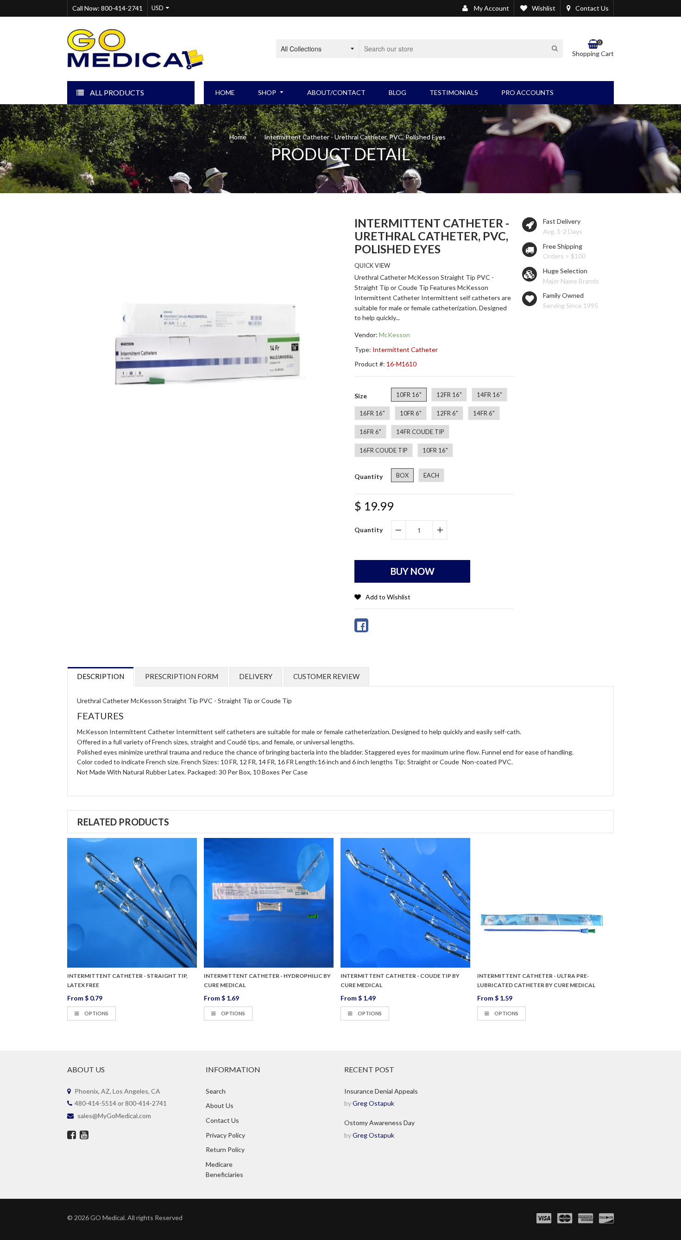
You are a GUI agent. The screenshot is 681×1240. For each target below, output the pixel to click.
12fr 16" (449, 394)
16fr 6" (370, 431)
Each (431, 475)
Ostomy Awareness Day (379, 1123)
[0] (361, 625)
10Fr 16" (435, 450)
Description (100, 676)
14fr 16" (489, 394)
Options (95, 1013)
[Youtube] (84, 1136)
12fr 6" (447, 413)
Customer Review (326, 676)
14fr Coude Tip (420, 431)
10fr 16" (409, 394)
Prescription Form (181, 676)
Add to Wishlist (388, 597)
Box (402, 475)
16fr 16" (372, 413)
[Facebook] (71, 1136)
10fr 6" (411, 413)
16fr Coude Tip (383, 450)
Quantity (368, 530)
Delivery (255, 676)
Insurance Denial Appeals (381, 1091)
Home (237, 137)
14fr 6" (484, 413)
